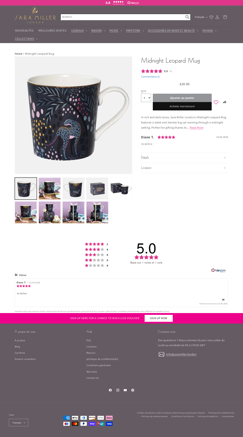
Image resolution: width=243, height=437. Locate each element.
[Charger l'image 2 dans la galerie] (50, 189)
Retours (91, 352)
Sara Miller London (153, 413)
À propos (20, 340)
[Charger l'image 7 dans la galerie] (50, 212)
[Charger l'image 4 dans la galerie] (97, 189)
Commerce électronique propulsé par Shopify (184, 413)
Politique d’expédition (208, 416)
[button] (79, 31)
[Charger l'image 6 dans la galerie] (26, 212)
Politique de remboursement (154, 416)
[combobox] (125, 17)
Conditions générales (98, 365)
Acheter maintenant (182, 106)
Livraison (91, 346)
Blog (17, 346)
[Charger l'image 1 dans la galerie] (26, 189)
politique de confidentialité (102, 359)
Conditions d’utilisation (182, 416)
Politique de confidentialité (221, 413)
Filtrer (23, 275)
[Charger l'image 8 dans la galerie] (73, 212)
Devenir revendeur (25, 359)
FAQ (88, 340)
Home (18, 54)
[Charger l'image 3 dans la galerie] (73, 189)
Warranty (91, 371)
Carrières (20, 352)
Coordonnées (228, 416)
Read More (196, 127)
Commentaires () (150, 76)
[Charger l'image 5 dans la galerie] (121, 189)
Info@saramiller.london (181, 354)
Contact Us (92, 377)
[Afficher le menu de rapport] (223, 300)
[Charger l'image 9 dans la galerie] (97, 212)
